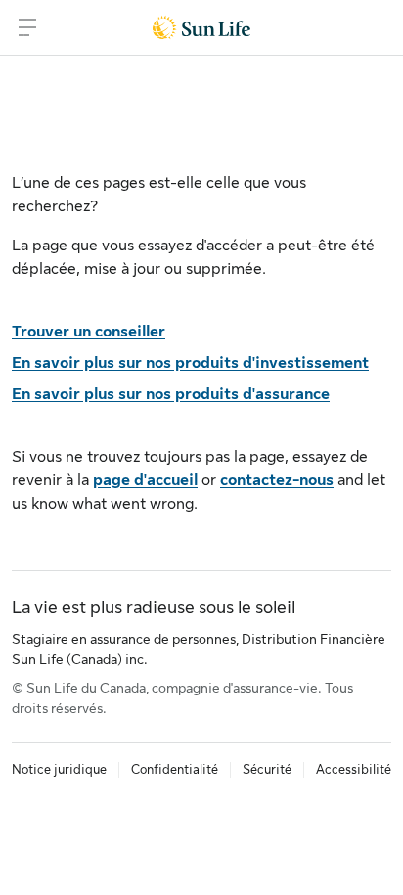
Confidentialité (174, 769)
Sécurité (267, 769)
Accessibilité (353, 769)
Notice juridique (59, 769)
